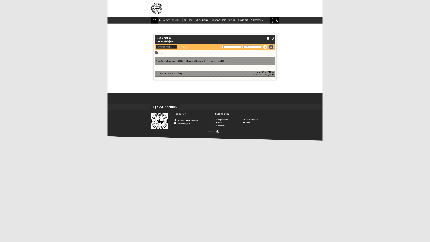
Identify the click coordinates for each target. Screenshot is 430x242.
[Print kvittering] (268, 37)
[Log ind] (276, 20)
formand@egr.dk (183, 123)
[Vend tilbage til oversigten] (272, 38)
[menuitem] (154, 20)
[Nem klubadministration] (213, 132)
